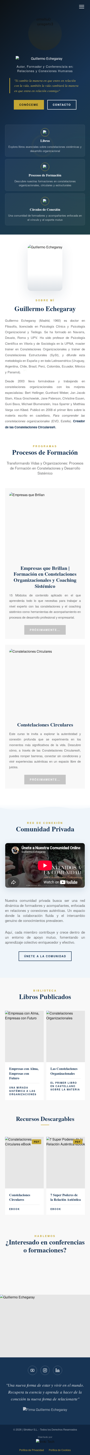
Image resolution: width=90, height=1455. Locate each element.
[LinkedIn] (57, 1370)
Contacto (62, 105)
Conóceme (29, 105)
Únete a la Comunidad (45, 956)
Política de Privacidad (31, 1450)
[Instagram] (45, 1370)
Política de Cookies (60, 1450)
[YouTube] (32, 1370)
